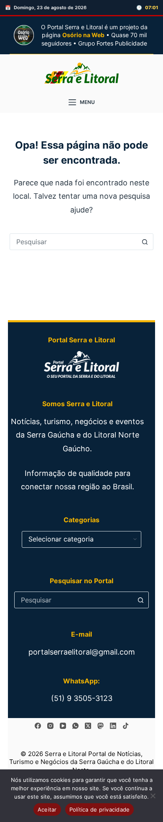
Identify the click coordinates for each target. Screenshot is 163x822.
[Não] (152, 796)
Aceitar (47, 809)
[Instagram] (50, 726)
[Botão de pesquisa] (145, 242)
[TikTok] (125, 726)
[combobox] (73, 241)
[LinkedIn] (113, 726)
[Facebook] (38, 726)
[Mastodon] (100, 726)
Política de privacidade (99, 809)
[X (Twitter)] (88, 726)
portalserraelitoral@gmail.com (81, 651)
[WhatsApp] (75, 726)
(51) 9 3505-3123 (81, 698)
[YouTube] (63, 726)
